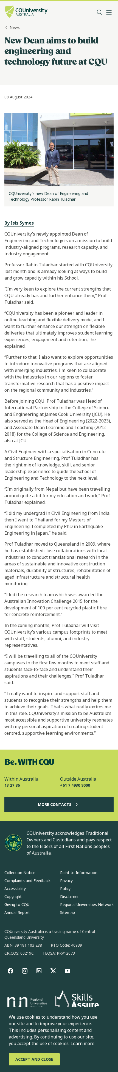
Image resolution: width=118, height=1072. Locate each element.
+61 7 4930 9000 (75, 785)
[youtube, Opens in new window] (67, 971)
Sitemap (67, 912)
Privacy (66, 880)
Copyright (13, 896)
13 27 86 (12, 785)
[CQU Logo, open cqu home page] (26, 12)
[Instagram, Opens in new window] (25, 971)
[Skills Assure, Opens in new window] (77, 1003)
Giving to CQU (16, 904)
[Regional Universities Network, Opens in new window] (26, 1003)
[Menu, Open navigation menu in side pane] (109, 12)
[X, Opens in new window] (53, 971)
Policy (65, 888)
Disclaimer (69, 896)
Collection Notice (19, 872)
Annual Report (17, 912)
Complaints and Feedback (27, 880)
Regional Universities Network (87, 904)
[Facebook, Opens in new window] (10, 971)
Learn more (82, 1043)
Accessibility (15, 888)
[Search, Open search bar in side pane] (99, 12)
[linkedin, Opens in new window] (39, 971)
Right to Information (78, 872)
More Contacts (54, 804)
